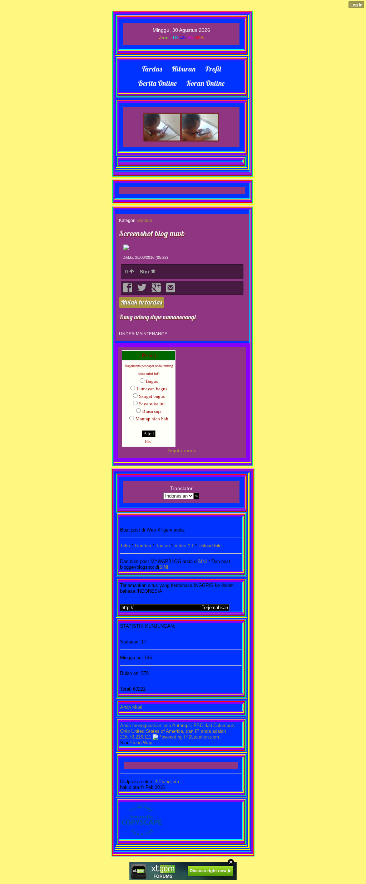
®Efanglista (166, 781)
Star (145, 272)
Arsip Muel (131, 707)
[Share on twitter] (142, 290)
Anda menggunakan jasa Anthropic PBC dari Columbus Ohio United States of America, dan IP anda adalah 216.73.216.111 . (177, 731)
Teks (125, 545)
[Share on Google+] (157, 290)
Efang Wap (140, 742)
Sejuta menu (182, 450)
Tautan (163, 545)
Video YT (184, 545)
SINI (202, 561)
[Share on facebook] (128, 290)
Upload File (210, 545)
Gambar (144, 220)
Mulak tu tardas (141, 302)
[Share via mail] (170, 290)
